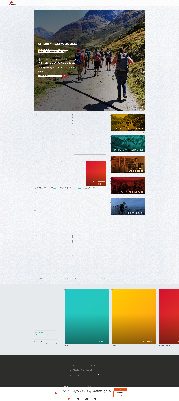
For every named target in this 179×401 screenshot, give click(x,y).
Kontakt (89, 386)
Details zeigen (100, 399)
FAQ (107, 386)
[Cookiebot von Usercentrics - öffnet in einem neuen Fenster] (57, 399)
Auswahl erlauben (120, 392)
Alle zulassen (120, 389)
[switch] (78, 399)
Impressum (90, 385)
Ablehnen (120, 395)
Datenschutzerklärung (75, 375)
